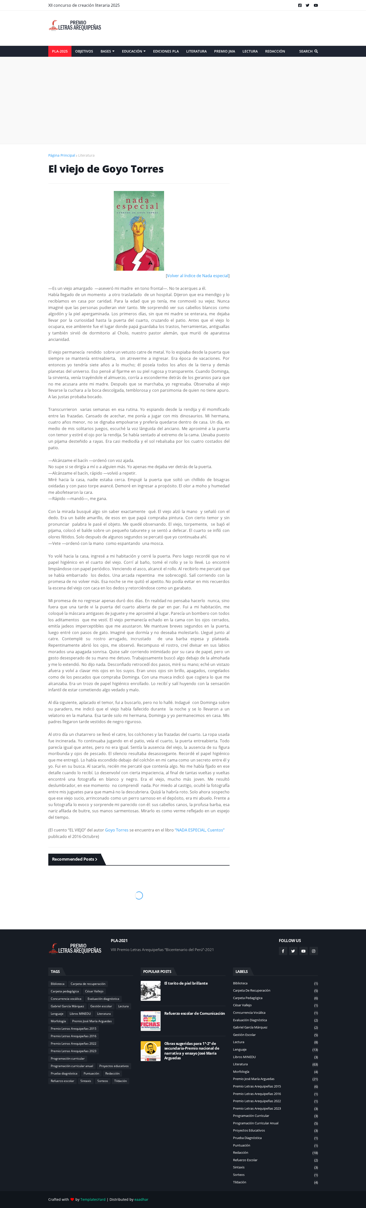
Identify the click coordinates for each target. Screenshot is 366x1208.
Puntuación (91, 1073)
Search (306, 51)
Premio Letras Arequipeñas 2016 (73, 1036)
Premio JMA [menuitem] (224, 51)
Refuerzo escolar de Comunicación (194, 1013)
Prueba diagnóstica (64, 1073)
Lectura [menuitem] (250, 51)
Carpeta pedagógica (65, 991)
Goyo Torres (116, 830)
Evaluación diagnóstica (103, 999)
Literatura (86, 155)
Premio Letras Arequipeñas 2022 (73, 1043)
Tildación (120, 1081)
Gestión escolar (101, 1006)
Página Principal (61, 155)
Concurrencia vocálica (66, 999)
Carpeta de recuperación (88, 984)
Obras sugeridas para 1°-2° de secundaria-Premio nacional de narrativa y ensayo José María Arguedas (191, 1051)
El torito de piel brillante (186, 983)
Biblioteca (57, 984)
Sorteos (102, 1081)
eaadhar (141, 1199)
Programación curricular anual (72, 1066)
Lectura (123, 1006)
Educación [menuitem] (132, 51)
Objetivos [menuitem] (84, 51)
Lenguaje (57, 1014)
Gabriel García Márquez (67, 1006)
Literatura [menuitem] (196, 51)
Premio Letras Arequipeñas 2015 (73, 1028)
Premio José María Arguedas (92, 1021)
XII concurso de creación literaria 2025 (84, 5)
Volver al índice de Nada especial (197, 275)
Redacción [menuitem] (275, 51)
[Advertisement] (227, 28)
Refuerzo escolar (62, 1081)
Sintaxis (85, 1081)
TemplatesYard (93, 1199)
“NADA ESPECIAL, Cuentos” (200, 830)
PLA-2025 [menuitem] (60, 51)
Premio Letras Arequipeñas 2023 (73, 1051)
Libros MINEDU (80, 1014)
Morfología (58, 1021)
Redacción (112, 1073)
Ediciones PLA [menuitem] (166, 51)
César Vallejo (94, 991)
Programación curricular (68, 1058)
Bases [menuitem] (106, 51)
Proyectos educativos (114, 1066)
